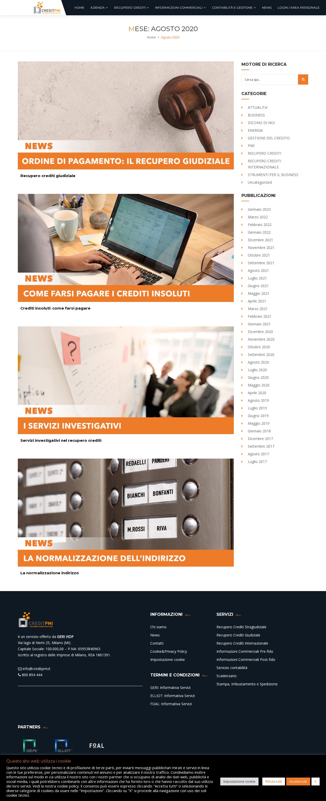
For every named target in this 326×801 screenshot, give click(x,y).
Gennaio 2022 (259, 232)
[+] (126, 115)
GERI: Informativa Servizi (170, 687)
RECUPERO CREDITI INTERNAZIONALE (264, 163)
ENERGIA (255, 130)
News (155, 635)
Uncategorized (260, 182)
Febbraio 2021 (259, 316)
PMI (251, 145)
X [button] (316, 781)
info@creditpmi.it (36, 668)
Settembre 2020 (261, 354)
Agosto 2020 (258, 362)
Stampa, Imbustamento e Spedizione (247, 684)
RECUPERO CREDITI (264, 153)
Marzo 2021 (258, 308)
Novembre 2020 (261, 339)
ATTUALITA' (258, 107)
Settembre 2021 (261, 262)
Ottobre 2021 (259, 255)
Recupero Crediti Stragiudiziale (241, 626)
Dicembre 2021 (260, 239)
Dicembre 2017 (260, 438)
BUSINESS (256, 115)
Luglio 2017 (257, 461)
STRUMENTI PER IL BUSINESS (273, 174)
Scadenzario (226, 675)
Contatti (157, 643)
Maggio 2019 (258, 423)
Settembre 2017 (261, 446)
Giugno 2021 (258, 285)
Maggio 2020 (258, 385)
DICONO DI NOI (261, 122)
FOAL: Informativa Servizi (171, 703)
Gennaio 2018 (259, 431)
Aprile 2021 (257, 301)
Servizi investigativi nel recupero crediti (60, 440)
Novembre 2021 (261, 247)
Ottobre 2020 (259, 346)
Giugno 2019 (258, 415)
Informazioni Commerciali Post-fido (245, 659)
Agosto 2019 (258, 400)
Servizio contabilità (231, 667)
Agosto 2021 (258, 270)
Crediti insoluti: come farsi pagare (55, 308)
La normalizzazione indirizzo (49, 572)
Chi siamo (158, 626)
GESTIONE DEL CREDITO (269, 138)
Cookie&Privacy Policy (168, 651)
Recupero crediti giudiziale (47, 175)
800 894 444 (31, 674)
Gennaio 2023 (259, 209)
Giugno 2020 (258, 377)
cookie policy (68, 786)
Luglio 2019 (257, 408)
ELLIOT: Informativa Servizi (172, 695)
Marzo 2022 (258, 217)
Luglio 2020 (257, 369)
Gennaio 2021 (259, 324)
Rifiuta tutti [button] (273, 781)
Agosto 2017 (258, 453)
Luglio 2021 (257, 278)
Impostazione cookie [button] (239, 781)
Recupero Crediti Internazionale (242, 643)
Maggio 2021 (258, 293)
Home (151, 37)
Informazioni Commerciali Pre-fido (244, 651)
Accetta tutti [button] (298, 781)
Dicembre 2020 (260, 331)
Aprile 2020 (257, 392)
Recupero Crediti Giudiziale (238, 635)
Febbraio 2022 (259, 224)
